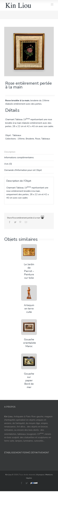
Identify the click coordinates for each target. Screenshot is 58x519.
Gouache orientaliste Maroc (29, 343)
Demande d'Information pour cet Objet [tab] (23, 170)
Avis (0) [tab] (8, 163)
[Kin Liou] (18, 5)
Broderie (30, 138)
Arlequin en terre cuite (29, 309)
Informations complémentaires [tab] (19, 157)
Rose (37, 138)
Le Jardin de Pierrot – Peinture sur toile (29, 271)
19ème (21, 138)
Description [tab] (9, 151)
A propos (40, 475)
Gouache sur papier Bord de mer (29, 380)
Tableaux (16, 135)
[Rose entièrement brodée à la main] (29, 51)
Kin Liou (8, 475)
